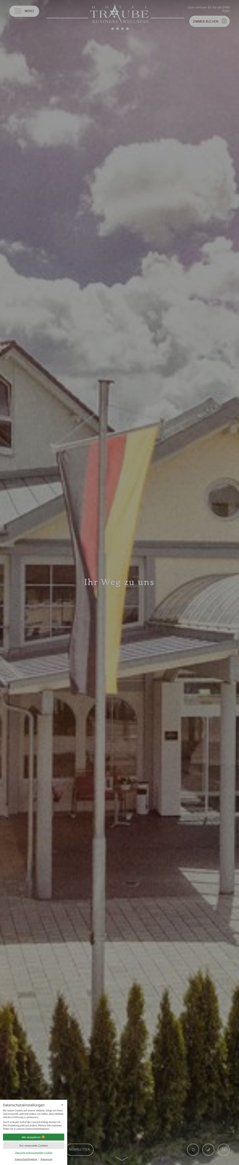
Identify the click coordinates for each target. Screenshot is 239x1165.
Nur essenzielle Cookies (33, 1145)
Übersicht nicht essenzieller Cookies (33, 1152)
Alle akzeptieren (31, 1137)
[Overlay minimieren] (62, 1105)
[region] (33, 1120)
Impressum (46, 1159)
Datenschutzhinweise (26, 1159)
